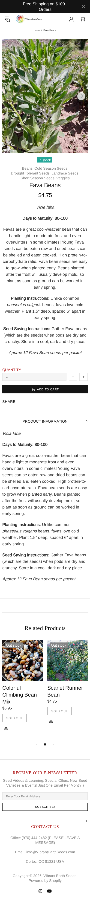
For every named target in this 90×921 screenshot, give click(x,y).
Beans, (27, 168)
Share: (9, 402)
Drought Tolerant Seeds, (31, 173)
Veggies (63, 178)
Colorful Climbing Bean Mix (19, 695)
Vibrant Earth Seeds (29, 19)
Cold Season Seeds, (51, 168)
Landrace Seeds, (65, 173)
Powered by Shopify (45, 881)
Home (37, 30)
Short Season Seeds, (38, 178)
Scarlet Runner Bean (65, 691)
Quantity (11, 370)
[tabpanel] (22, 691)
